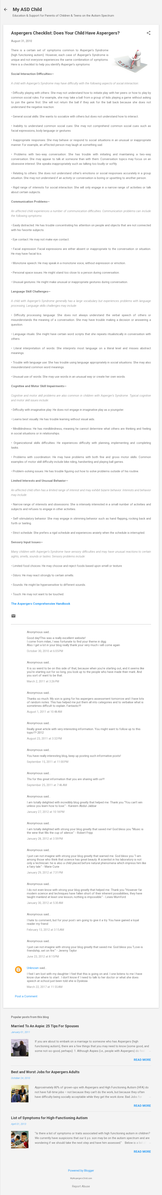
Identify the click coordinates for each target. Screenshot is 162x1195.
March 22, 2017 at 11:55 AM (44, 987)
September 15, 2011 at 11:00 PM (47, 762)
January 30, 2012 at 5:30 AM (45, 903)
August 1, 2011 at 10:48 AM (44, 711)
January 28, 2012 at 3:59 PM (45, 838)
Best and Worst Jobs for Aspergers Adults (45, 1072)
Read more (142, 1060)
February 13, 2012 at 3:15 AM (45, 929)
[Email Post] (13, 617)
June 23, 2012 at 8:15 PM (43, 956)
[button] (148, 33)
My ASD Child (27, 9)
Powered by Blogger (81, 1170)
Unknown (33, 968)
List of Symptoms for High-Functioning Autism (49, 1118)
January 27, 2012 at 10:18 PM (45, 812)
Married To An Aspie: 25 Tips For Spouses (45, 1026)
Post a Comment (26, 996)
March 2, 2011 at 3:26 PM (43, 681)
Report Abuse (81, 1186)
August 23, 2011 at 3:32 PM (44, 738)
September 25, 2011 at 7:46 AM (47, 785)
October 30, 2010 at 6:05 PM (45, 651)
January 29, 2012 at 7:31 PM (45, 872)
